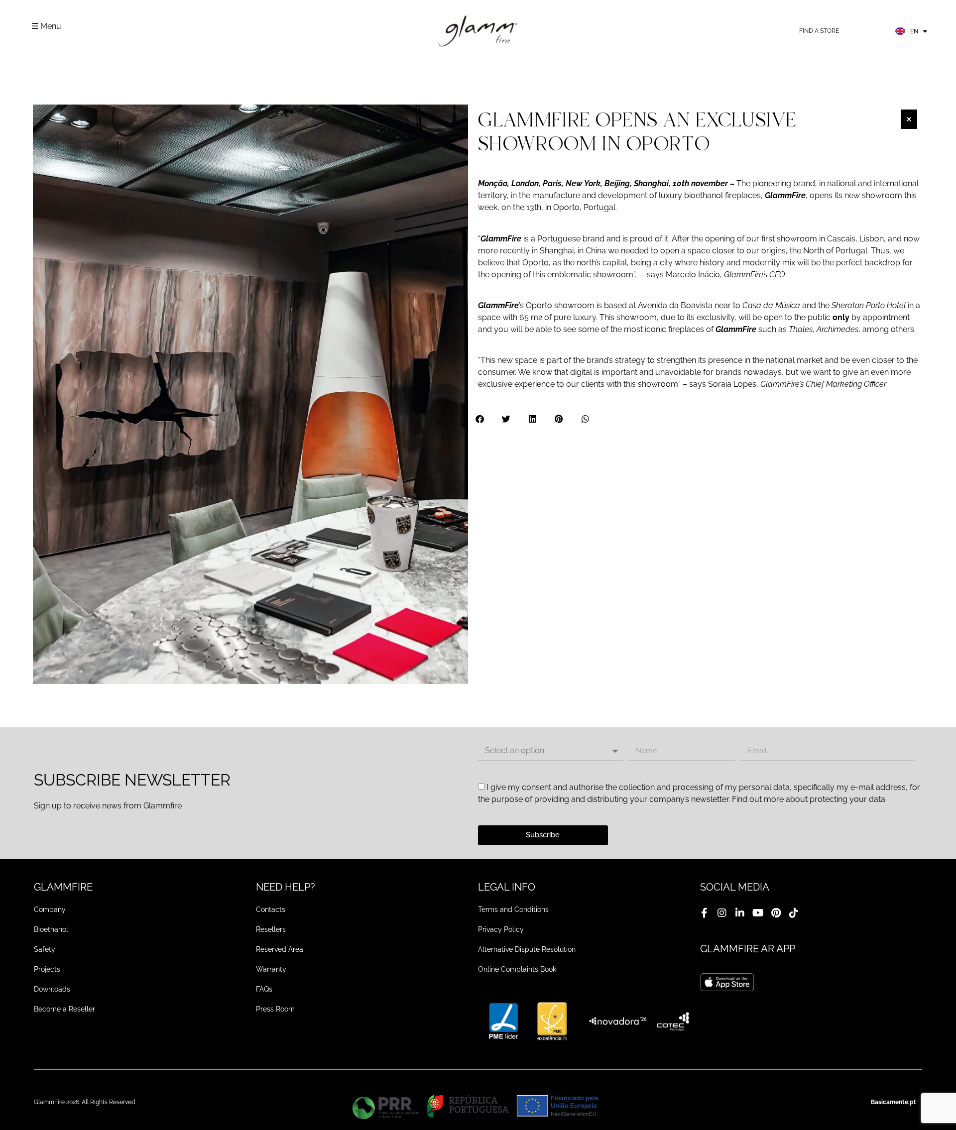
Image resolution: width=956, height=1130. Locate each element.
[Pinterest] (776, 913)
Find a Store (819, 30)
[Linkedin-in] (740, 913)
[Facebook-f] (704, 913)
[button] (480, 419)
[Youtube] (758, 913)
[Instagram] (722, 913)
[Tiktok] (794, 913)
